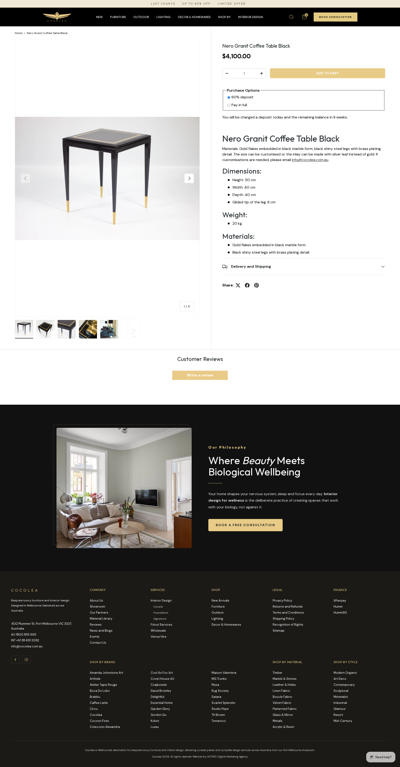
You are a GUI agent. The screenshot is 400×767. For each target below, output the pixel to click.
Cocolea (96, 715)
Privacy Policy (282, 600)
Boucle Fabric (282, 697)
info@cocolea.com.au (310, 159)
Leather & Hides (284, 685)
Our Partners (99, 613)
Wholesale (158, 631)
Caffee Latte (99, 703)
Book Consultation (335, 17)
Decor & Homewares (194, 17)
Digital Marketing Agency (233, 756)
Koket (155, 721)
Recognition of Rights (288, 625)
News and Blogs (101, 631)
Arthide (95, 679)
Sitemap (278, 631)
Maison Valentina (224, 673)
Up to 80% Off (196, 3)
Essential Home (162, 703)
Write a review (200, 375)
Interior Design (250, 17)
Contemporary (344, 685)
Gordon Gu (158, 715)
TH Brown (218, 715)
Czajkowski (159, 685)
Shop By (224, 17)
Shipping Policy (283, 619)
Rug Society (220, 691)
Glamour (340, 709)
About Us (96, 600)
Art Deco (340, 679)
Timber (277, 673)
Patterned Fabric (285, 709)
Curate (158, 607)
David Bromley (161, 691)
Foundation (160, 613)
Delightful (157, 697)
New (99, 17)
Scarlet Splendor (224, 703)
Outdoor (141, 17)
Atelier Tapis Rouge (103, 685)
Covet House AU (162, 679)
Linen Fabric (281, 691)
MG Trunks (219, 679)
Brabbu (95, 697)
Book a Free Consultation (245, 525)
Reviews (96, 625)
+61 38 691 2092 (27, 640)
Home (18, 33)
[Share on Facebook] (247, 285)
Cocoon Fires (99, 721)
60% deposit (242, 97)
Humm (338, 607)
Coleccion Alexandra (105, 727)
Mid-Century (343, 721)
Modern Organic (345, 673)
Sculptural (341, 691)
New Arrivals (220, 600)
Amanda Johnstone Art (106, 673)
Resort (338, 715)
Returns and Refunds (288, 607)
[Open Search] (291, 17)
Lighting (163, 17)
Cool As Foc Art (162, 673)
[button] (304, 17)
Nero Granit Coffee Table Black (47, 33)
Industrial (340, 703)
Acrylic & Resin (283, 727)
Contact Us (98, 643)
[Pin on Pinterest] (256, 285)
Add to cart (327, 73)
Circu (94, 709)
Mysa (215, 685)
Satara (216, 697)
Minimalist (341, 697)
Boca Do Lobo (100, 691)
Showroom (97, 607)
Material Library (101, 619)
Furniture (118, 17)
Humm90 (340, 613)
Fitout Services (161, 625)
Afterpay (340, 600)
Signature (159, 619)
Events (95, 637)
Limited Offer (232, 3)
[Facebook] (15, 659)
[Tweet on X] (238, 285)
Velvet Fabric (282, 703)
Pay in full (239, 104)
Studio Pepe (220, 709)
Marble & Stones (285, 679)
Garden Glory (160, 709)
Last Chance (163, 3)
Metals (277, 721)
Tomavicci (219, 721)
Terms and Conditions (288, 613)
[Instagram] (26, 659)
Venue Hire (158, 637)
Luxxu (155, 727)
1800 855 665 (26, 635)
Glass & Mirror (283, 715)
